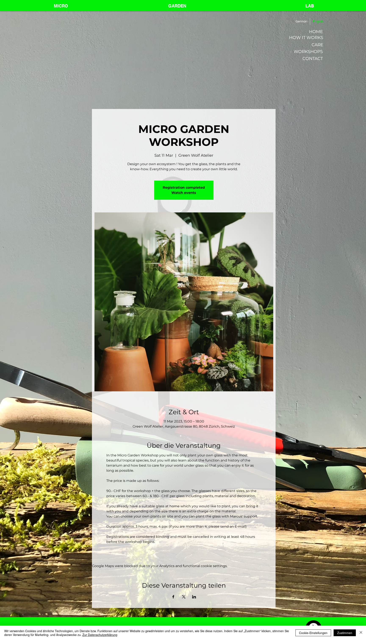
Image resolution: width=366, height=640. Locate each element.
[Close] (360, 633)
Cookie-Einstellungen (313, 633)
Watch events (183, 193)
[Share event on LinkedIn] (194, 596)
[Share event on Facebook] (173, 596)
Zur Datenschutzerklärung (99, 635)
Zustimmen (344, 633)
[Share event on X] (184, 596)
